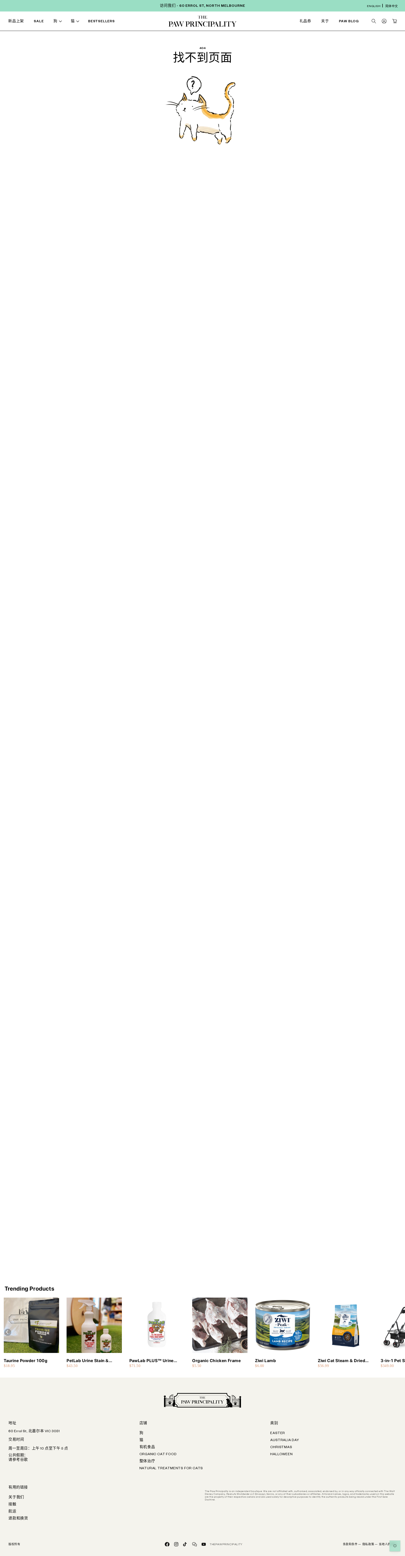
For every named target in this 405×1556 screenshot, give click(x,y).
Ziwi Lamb (265, 1360)
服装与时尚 (239, 22)
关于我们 (16, 1498)
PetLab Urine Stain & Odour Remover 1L (88, 1360)
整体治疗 (147, 1462)
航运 (12, 1512)
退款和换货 (18, 1519)
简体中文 (391, 6)
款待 (122, 22)
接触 (12, 1505)
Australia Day (284, 1441)
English (373, 6)
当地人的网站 (388, 1544)
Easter (277, 1433)
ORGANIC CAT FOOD (158, 1455)
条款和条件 (352, 1544)
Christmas (281, 1448)
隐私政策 (370, 1544)
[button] (58, 22)
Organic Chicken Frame (216, 1360)
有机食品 (147, 1448)
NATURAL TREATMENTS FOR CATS (171, 1469)
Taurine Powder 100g (25, 1360)
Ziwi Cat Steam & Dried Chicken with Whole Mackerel (341, 1360)
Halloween (281, 1455)
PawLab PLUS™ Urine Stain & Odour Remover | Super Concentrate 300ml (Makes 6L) (156, 1360)
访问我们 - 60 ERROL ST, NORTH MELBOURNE (202, 6)
